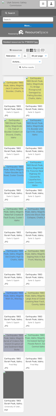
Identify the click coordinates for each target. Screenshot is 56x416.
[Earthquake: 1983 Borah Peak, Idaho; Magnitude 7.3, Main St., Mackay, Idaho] (13, 300)
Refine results (28, 67)
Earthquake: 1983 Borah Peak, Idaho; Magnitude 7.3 (13, 403)
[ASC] (25, 56)
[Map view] (43, 50)
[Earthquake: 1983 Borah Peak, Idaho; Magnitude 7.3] (13, 385)
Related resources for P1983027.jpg (20, 42)
